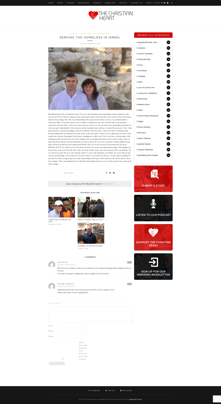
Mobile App (110, 3)
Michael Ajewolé (66, 284)
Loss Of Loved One (153, 87)
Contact (123, 3)
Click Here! (108, 183)
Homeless (74, 33)
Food (153, 65)
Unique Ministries (101, 33)
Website (51, 336)
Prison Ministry (153, 127)
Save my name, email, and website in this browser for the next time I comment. (83, 351)
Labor (154, 82)
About (60, 3)
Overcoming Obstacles (154, 116)
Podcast (97, 3)
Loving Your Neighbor (153, 93)
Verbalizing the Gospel (153, 155)
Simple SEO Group (136, 399)
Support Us (136, 3)
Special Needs (153, 144)
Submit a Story (153, 3)
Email (50, 331)
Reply (129, 262)
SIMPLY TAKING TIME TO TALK (90, 220)
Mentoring (153, 99)
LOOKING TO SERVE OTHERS (90, 246)
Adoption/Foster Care (154, 42)
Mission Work (86, 33)
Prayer (153, 121)
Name (50, 326)
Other (153, 110)
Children (154, 48)
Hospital (153, 76)
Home (50, 3)
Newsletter (83, 3)
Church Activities (153, 54)
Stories (70, 3)
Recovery (153, 133)
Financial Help (153, 59)
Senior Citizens (153, 138)
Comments (69, 173)
